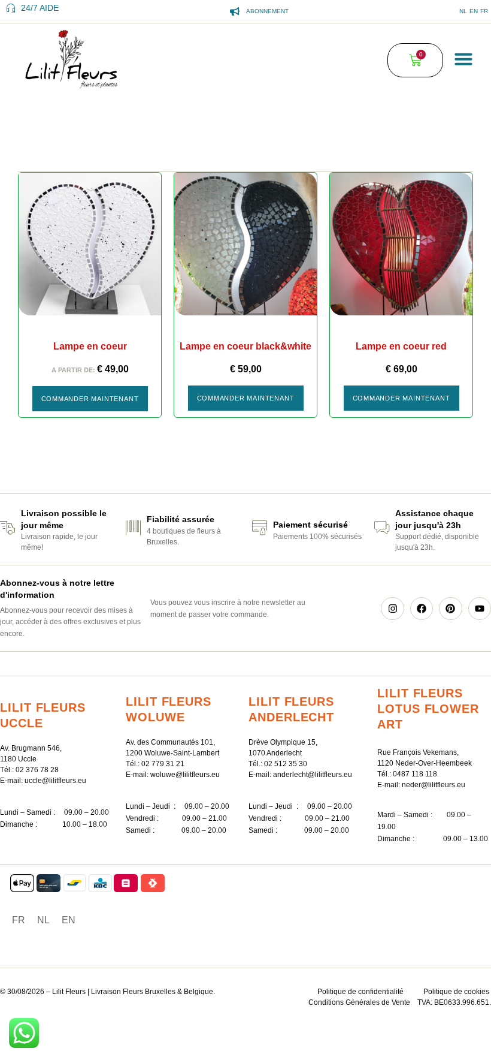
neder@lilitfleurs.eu (433, 785)
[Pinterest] (450, 608)
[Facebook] (421, 608)
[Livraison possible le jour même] (7, 527)
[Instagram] (392, 608)
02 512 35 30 (285, 764)
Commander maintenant (90, 398)
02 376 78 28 (37, 770)
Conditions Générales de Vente (359, 1002)
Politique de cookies (456, 991)
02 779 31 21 (162, 764)
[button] (463, 58)
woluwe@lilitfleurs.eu (185, 774)
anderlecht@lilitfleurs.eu (312, 774)
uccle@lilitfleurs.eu (55, 780)
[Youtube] (479, 608)
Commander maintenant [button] (246, 398)
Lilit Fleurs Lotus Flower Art (428, 708)
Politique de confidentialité (360, 991)
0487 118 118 (415, 774)
